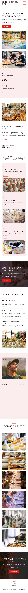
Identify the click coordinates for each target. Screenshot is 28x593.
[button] (5, 176)
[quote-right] (4, 360)
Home (14, 581)
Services (14, 583)
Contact (14, 585)
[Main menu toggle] (24, 3)
